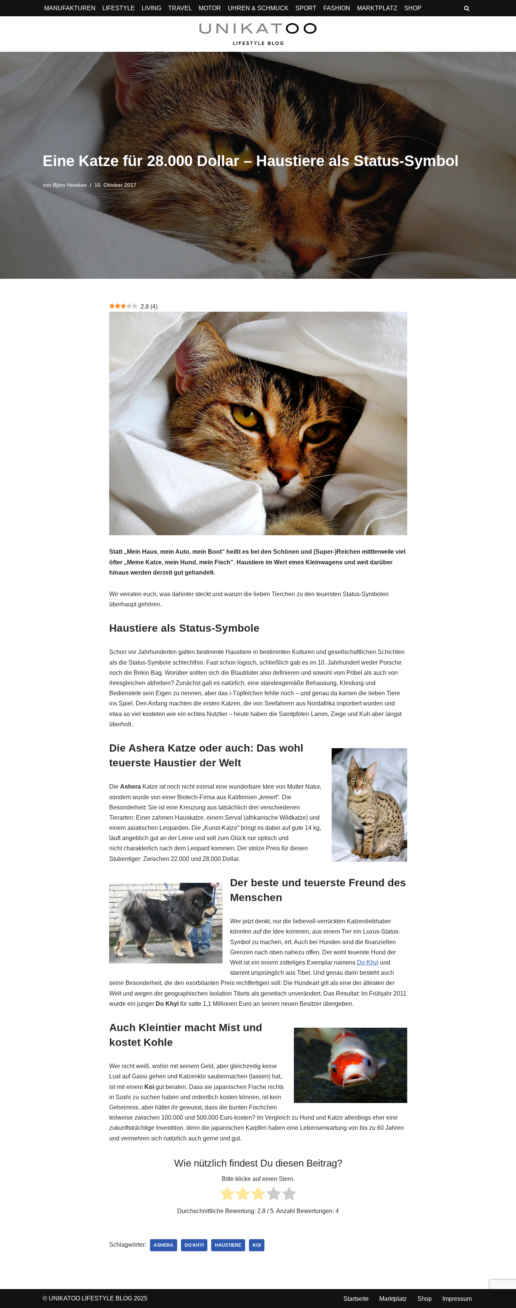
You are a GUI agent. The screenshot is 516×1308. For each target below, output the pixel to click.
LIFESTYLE (118, 8)
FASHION (336, 8)
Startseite (356, 1299)
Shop (424, 1299)
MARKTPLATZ (377, 8)
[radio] (227, 1195)
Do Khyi (368, 962)
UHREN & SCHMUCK (258, 8)
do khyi (194, 1245)
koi (257, 1245)
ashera (163, 1245)
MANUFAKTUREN (70, 8)
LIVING (151, 8)
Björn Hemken (70, 185)
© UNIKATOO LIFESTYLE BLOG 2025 (95, 1298)
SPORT (306, 8)
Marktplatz (393, 1299)
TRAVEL (180, 8)
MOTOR (210, 8)
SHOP (413, 8)
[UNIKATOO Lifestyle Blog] (258, 34)
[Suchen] (467, 8)
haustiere (228, 1245)
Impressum (457, 1299)
